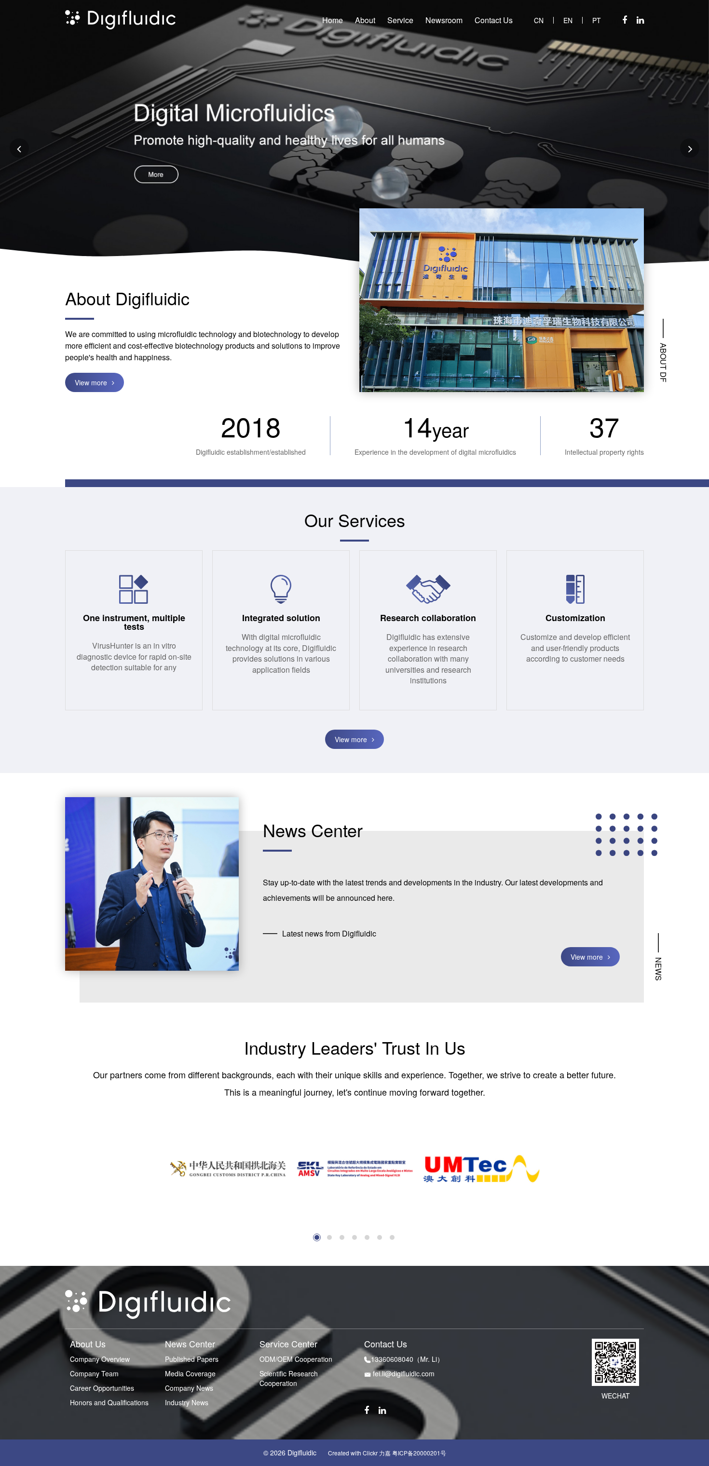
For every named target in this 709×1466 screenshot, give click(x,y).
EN (568, 20)
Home (332, 20)
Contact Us (494, 20)
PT (596, 20)
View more (91, 382)
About (365, 20)
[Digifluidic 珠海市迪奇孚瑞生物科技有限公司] (120, 19)
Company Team (94, 1373)
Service (400, 20)
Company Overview (100, 1359)
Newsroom (444, 20)
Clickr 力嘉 (377, 1453)
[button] (317, 1237)
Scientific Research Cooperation (288, 1378)
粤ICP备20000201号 (419, 1453)
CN (539, 20)
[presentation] (19, 148)
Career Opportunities (102, 1388)
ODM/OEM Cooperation (295, 1359)
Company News (189, 1388)
